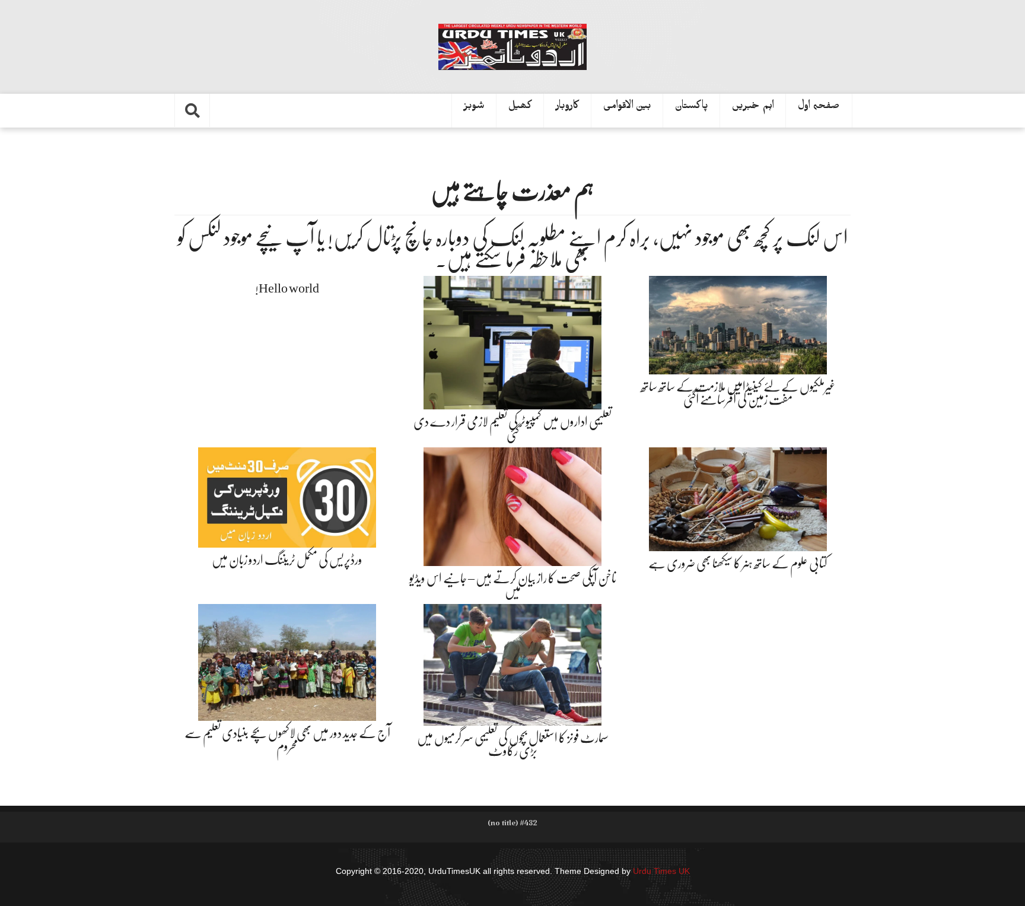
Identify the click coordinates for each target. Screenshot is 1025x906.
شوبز (474, 108)
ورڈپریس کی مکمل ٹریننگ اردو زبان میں (287, 559)
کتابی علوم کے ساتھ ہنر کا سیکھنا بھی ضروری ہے (737, 563)
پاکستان (691, 108)
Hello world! (287, 288)
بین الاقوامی (627, 108)
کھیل (520, 108)
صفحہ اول (819, 108)
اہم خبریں (753, 108)
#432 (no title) (512, 825)
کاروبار (568, 108)
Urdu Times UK (661, 871)
